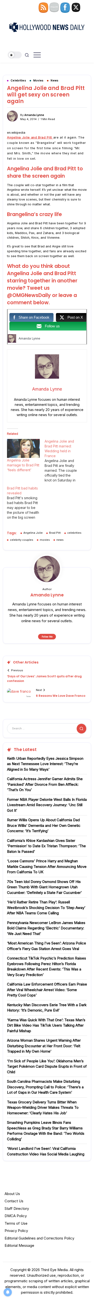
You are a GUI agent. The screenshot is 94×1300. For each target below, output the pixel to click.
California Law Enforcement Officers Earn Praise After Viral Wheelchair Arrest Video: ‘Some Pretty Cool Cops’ (47, 989)
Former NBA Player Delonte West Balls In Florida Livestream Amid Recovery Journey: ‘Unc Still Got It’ (47, 805)
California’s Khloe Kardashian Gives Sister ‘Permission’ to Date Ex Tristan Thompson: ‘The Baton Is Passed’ (46, 846)
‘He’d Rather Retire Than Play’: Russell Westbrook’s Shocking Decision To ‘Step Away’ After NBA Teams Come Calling (46, 907)
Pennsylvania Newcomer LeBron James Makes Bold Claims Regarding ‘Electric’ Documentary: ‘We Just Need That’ (46, 928)
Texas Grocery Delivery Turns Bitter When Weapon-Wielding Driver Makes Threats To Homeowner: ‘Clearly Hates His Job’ (43, 1107)
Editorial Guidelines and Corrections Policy (39, 1238)
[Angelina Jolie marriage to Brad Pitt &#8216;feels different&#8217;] (23, 448)
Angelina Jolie (33, 532)
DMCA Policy (16, 1215)
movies (45, 539)
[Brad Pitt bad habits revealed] (26, 503)
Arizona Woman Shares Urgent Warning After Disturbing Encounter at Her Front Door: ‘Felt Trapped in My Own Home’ (44, 1046)
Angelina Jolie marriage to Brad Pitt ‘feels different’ (23, 465)
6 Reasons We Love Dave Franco (60, 696)
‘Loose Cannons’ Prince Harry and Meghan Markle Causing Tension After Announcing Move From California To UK (47, 866)
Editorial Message (19, 1245)
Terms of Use (16, 1223)
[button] (15, 55)
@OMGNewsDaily (29, 295)
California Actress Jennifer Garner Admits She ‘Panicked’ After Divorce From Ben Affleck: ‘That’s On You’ (45, 784)
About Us (12, 1193)
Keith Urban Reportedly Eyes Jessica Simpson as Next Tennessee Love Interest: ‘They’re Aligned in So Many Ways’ (45, 764)
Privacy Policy (16, 1230)
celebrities (74, 532)
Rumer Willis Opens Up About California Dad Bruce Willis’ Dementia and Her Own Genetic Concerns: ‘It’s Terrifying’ (44, 825)
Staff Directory (17, 1208)
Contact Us (14, 1201)
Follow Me (47, 636)
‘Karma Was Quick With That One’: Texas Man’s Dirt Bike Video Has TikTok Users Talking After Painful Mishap (46, 1025)
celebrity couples (21, 539)
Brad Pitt (55, 532)
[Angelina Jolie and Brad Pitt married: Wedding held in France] (63, 461)
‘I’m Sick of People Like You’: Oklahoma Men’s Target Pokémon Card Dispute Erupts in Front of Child (47, 1066)
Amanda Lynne (34, 115)
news (60, 539)
